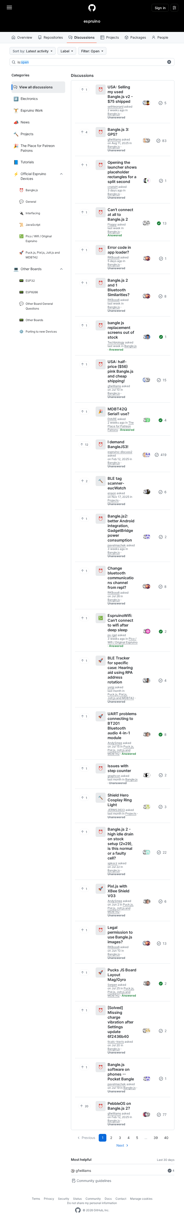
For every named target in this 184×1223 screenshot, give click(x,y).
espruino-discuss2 (120, 452)
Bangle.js (114, 114)
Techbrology (116, 342)
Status (77, 1198)
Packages (138, 37)
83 (164, 141)
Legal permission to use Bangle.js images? (120, 934)
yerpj (111, 687)
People (162, 37)
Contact (120, 1198)
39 (156, 1138)
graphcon (114, 776)
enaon (112, 493)
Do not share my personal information (92, 1203)
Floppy (112, 224)
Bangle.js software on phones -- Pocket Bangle (121, 1071)
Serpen (112, 984)
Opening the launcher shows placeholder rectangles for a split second (122, 172)
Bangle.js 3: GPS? (118, 132)
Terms (36, 1198)
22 (164, 852)
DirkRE (112, 419)
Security (63, 1198)
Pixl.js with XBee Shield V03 (118, 891)
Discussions (84, 37)
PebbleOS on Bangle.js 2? (119, 1106)
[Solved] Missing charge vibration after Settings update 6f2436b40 (120, 1022)
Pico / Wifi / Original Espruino (123, 640)
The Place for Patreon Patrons (121, 426)
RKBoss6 (114, 257)
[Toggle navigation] (9, 7)
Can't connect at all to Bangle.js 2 (120, 214)
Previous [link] (88, 1138)
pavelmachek (117, 545)
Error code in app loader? (119, 250)
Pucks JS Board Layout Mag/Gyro (122, 974)
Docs (108, 1198)
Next (120, 1145)
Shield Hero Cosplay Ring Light (120, 800)
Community (93, 1198)
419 (163, 455)
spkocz (112, 863)
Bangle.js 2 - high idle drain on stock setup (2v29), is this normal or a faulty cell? (120, 843)
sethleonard (115, 106)
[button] (169, 62)
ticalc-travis (116, 1041)
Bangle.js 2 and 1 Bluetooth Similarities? (119, 287)
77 (164, 1115)
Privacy (49, 1198)
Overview (24, 37)
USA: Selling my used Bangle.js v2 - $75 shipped (120, 94)
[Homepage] (92, 8)
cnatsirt (113, 187)
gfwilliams (83, 1170)
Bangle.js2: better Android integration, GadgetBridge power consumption (121, 528)
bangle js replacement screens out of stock (121, 330)
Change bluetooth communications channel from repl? (121, 578)
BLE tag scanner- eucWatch (117, 483)
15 (164, 380)
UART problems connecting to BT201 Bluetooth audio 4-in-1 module (122, 725)
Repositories (53, 37)
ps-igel (112, 635)
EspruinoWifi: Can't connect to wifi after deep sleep (120, 622)
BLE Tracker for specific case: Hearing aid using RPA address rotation (120, 670)
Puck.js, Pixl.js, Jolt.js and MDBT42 (121, 696)
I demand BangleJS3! (118, 444)
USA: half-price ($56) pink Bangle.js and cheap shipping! (120, 371)
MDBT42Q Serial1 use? (118, 411)
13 (164, 223)
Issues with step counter (119, 768)
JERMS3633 (116, 810)
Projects (112, 37)
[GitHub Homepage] (78, 1210)
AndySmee (115, 743)
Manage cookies (141, 1198)
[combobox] (90, 62)
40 (166, 1138)
